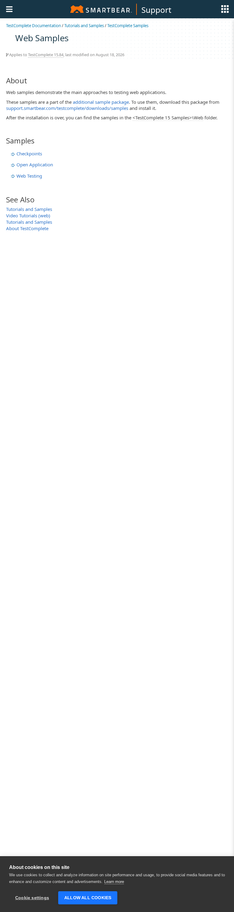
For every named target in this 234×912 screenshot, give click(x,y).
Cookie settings (32, 898)
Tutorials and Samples (84, 25)
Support (156, 9)
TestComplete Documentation (33, 25)
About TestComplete (27, 228)
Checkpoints (29, 153)
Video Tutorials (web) (28, 215)
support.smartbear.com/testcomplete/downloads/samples (67, 108)
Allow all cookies (87, 898)
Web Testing (29, 176)
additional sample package (101, 102)
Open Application (34, 164)
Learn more (114, 881)
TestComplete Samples (127, 25)
